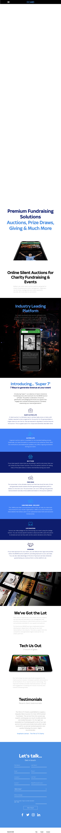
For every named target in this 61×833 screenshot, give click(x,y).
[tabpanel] (30, 723)
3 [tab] (32, 737)
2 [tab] (30, 737)
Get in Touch (30, 808)
